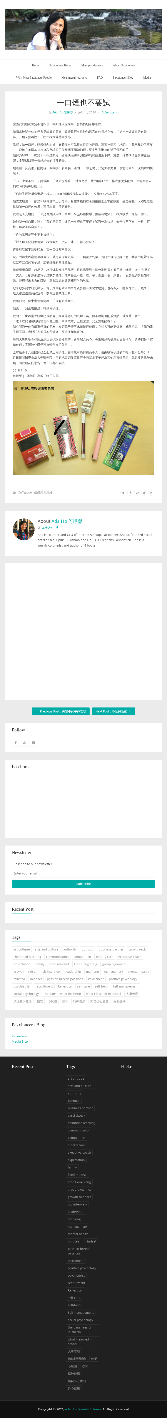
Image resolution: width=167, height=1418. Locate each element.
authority (70, 949)
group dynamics (114, 964)
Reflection (25, 492)
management (113, 971)
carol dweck (137, 949)
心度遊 (52, 1001)
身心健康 (120, 1001)
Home (35, 65)
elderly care (104, 957)
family (39, 964)
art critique (21, 949)
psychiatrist (21, 986)
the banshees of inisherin (62, 994)
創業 (40, 1001)
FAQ (100, 77)
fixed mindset (59, 964)
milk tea (19, 979)
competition (82, 957)
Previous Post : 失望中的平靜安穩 (62, 711)
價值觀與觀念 (43, 492)
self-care (83, 986)
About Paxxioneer (124, 65)
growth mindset (25, 971)
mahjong (92, 971)
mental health (138, 971)
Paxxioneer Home (60, 65)
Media (147, 77)
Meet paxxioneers (92, 65)
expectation (21, 964)
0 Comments (110, 112)
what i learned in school (103, 994)
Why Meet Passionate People (34, 77)
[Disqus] (83, 630)
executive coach (129, 957)
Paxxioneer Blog (123, 77)
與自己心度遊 (99, 1001)
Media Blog (20, 1041)
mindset (36, 979)
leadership (73, 971)
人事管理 (132, 994)
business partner (111, 949)
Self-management (126, 986)
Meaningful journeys (74, 77)
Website (47, 528)
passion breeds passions (65, 979)
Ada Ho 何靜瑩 (62, 112)
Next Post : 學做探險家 (111, 711)
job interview (51, 971)
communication (57, 957)
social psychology (26, 994)
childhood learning (27, 957)
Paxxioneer (96, 979)
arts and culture (46, 949)
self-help (101, 986)
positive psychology (123, 979)
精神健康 (79, 1001)
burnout (88, 949)
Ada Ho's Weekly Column (83, 1409)
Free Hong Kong (85, 964)
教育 (65, 1001)
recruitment (44, 986)
